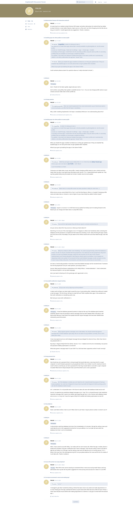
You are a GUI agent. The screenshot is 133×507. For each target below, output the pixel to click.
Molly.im (47, 78)
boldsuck (55, 162)
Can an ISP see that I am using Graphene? (55, 462)
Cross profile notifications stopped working (55, 281)
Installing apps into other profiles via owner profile (57, 37)
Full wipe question (49, 99)
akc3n (54, 484)
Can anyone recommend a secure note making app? (57, 477)
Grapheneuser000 (58, 106)
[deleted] (55, 287)
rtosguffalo (61, 44)
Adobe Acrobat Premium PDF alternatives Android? (57, 20)
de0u (53, 468)
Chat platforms (48, 404)
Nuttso (54, 84)
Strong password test (50, 356)
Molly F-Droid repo (97, 162)
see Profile (70, 164)
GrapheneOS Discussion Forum (35, 2)
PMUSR (55, 44)
